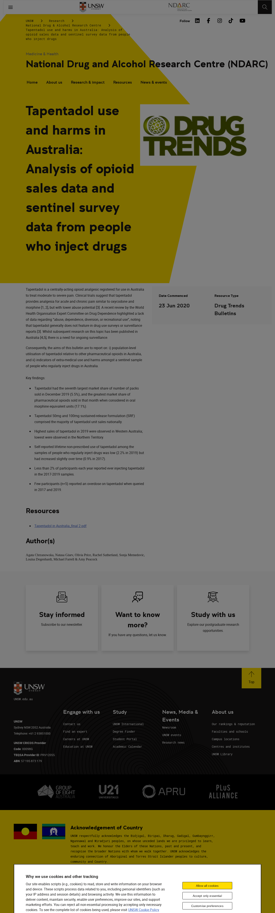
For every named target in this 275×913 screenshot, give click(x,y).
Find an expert (75, 731)
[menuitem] (32, 83)
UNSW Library (222, 754)
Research (56, 21)
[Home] (92, 7)
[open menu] (10, 7)
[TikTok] (230, 20)
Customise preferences (207, 905)
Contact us (71, 724)
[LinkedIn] (197, 20)
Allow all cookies (207, 885)
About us (54, 82)
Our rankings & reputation (233, 724)
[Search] (265, 7)
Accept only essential (207, 895)
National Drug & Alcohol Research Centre (63, 25)
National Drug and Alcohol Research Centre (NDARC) (147, 64)
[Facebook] (208, 20)
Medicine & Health (42, 54)
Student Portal (125, 739)
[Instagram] (219, 20)
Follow (185, 21)
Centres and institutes (231, 746)
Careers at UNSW (76, 739)
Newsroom (169, 727)
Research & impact (88, 82)
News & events (154, 82)
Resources (122, 82)
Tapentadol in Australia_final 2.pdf (60, 525)
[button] (251, 678)
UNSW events (171, 735)
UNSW (30, 21)
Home (32, 82)
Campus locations (225, 739)
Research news (173, 742)
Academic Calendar (127, 746)
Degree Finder (124, 731)
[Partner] (180, 7)
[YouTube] (242, 20)
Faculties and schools (230, 731)
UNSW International (128, 724)
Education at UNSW (77, 746)
